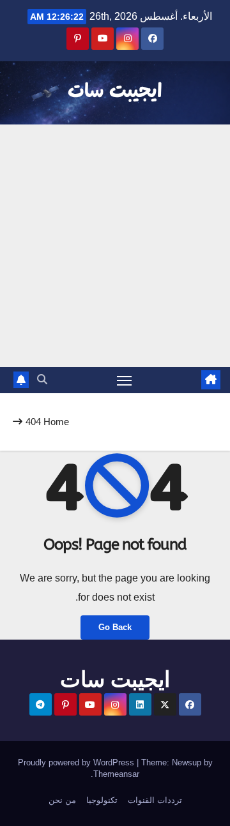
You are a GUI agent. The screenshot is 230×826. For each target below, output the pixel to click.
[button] (42, 379)
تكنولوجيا (102, 800)
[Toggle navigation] (125, 380)
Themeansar (116, 774)
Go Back (115, 627)
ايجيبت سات (115, 92)
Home (56, 421)
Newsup (186, 762)
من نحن (62, 800)
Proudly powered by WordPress (77, 762)
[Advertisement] (115, 246)
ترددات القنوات (155, 800)
